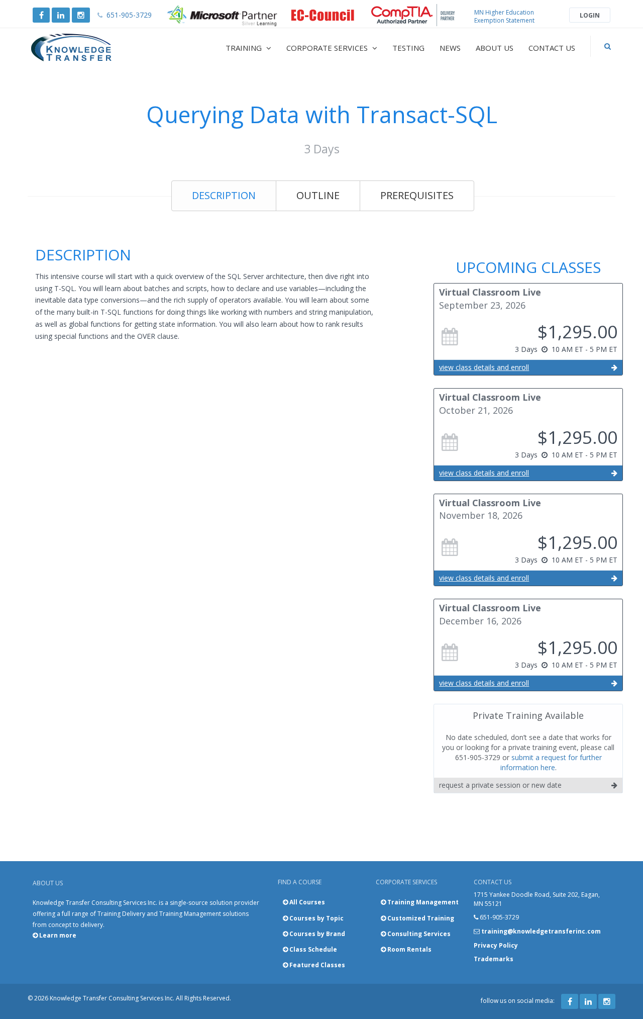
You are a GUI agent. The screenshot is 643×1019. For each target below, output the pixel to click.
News (450, 48)
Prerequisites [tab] (417, 195)
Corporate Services (328, 48)
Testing (408, 48)
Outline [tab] (318, 195)
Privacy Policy (496, 945)
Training (245, 48)
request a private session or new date (500, 785)
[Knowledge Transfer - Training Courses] (92, 47)
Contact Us (551, 48)
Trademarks (493, 959)
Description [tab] (224, 195)
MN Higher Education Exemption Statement (504, 16)
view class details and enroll (484, 367)
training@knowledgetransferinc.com (541, 931)
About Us (494, 48)
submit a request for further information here (551, 762)
